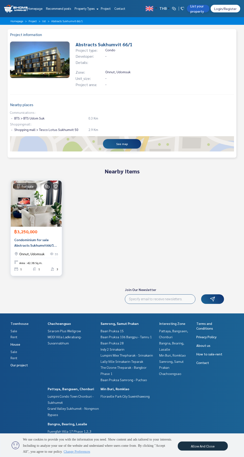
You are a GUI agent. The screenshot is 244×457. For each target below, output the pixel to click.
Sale (13, 331)
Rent (13, 337)
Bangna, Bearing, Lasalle (67, 424)
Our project (19, 365)
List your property (197, 8)
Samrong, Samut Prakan (120, 323)
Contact (119, 8)
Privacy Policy (206, 337)
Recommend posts (58, 8)
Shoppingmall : (21, 124)
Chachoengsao (59, 323)
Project (106, 8)
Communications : (23, 112)
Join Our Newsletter (140, 289)
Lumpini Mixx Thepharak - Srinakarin (127, 355)
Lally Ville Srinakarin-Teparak (122, 361)
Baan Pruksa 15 (112, 331)
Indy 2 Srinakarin (112, 349)
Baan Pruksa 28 (112, 343)
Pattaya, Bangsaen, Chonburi (71, 389)
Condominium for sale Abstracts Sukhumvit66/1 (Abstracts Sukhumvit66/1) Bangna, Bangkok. (35, 243)
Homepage (34, 8)
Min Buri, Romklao (115, 389)
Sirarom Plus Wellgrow (64, 331)
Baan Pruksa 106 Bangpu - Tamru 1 (126, 337)
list (44, 21)
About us (203, 345)
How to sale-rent (209, 354)
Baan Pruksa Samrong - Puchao (124, 380)
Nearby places (21, 104)
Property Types (85, 8)
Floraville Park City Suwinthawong (125, 396)
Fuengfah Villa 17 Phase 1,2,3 (69, 431)
